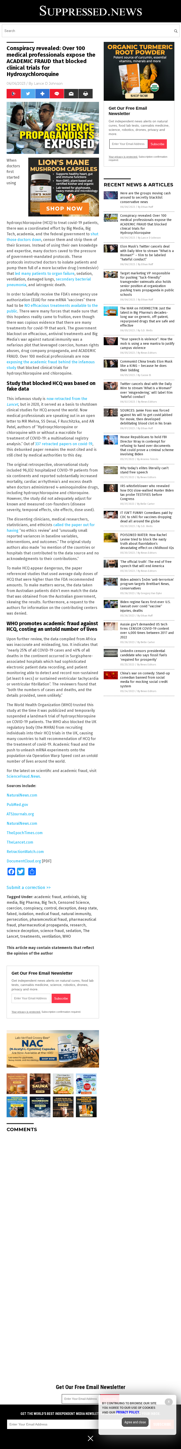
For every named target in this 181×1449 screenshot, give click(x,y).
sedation (73, 931)
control (50, 908)
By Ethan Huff (145, 206)
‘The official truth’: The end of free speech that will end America (146, 564)
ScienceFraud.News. (24, 776)
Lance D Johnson (48, 83)
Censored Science (73, 902)
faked (12, 914)
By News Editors (147, 352)
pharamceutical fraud (48, 919)
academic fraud (47, 897)
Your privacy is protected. (26, 1011)
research (78, 925)
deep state (87, 908)
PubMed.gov (17, 804)
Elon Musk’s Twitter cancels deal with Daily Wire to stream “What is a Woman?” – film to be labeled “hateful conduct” (147, 252)
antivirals (71, 897)
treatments (30, 936)
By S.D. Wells (145, 330)
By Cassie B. (144, 375)
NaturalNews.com (22, 795)
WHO (66, 936)
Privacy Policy (127, 1412)
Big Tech (48, 902)
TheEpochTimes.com (25, 833)
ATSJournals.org (20, 814)
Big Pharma (29, 902)
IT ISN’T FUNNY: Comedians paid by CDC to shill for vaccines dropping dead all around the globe (146, 517)
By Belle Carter (146, 503)
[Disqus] (53, 1195)
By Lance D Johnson (149, 237)
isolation (26, 914)
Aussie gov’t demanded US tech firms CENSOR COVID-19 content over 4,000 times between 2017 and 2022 (147, 630)
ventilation (51, 936)
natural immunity (76, 914)
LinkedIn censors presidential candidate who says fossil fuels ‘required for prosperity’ (143, 655)
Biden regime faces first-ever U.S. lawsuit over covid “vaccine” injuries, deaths (145, 606)
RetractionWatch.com (25, 851)
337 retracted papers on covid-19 (63, 444)
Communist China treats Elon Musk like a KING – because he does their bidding (146, 366)
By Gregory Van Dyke (149, 593)
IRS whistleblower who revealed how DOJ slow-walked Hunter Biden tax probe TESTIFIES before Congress (147, 492)
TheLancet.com (20, 842)
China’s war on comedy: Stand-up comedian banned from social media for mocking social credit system (145, 679)
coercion (14, 908)
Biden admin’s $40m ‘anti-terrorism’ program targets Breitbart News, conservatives (147, 584)
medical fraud (47, 914)
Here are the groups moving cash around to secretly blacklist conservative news (145, 197)
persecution (17, 919)
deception (67, 908)
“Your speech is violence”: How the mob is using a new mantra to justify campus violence (147, 343)
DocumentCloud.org (24, 861)
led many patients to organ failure (44, 273)
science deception (22, 931)
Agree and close (135, 1422)
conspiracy (33, 908)
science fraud (52, 931)
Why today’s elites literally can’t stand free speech (144, 470)
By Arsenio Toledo (147, 459)
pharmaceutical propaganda (43, 925)
